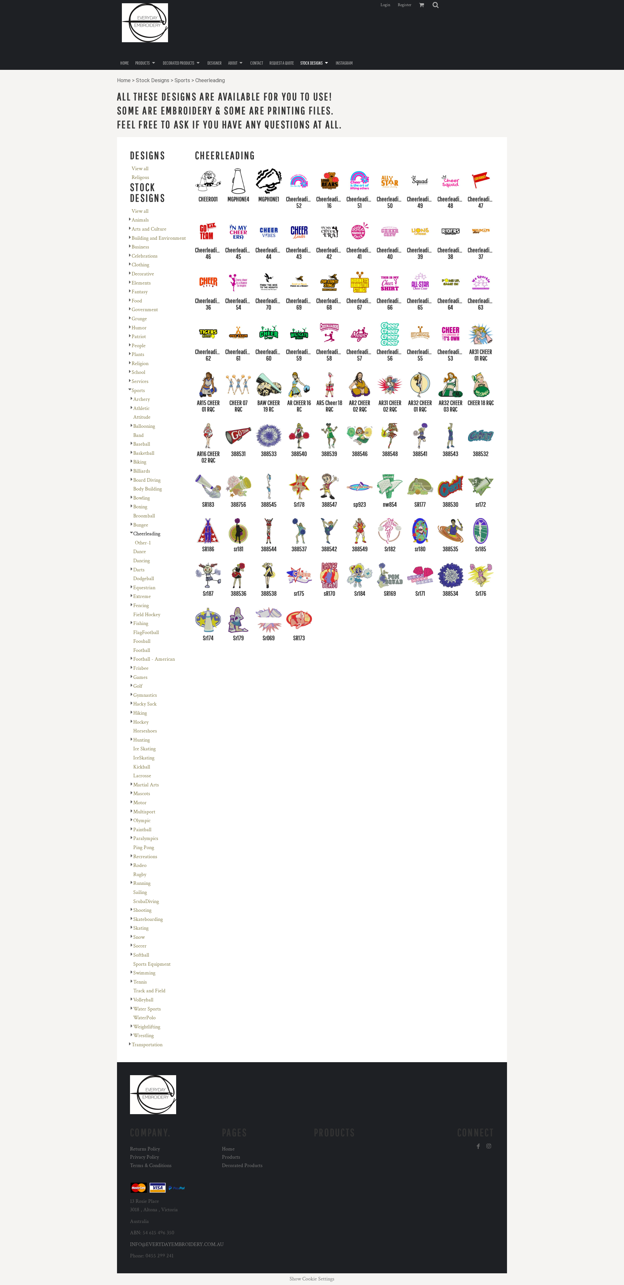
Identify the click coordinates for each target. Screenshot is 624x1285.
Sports (182, 80)
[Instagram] (488, 1146)
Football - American (154, 659)
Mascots (141, 793)
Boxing (140, 506)
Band (138, 435)
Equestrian (144, 587)
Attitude (141, 417)
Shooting (142, 910)
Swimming (144, 973)
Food (137, 301)
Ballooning (144, 426)
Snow (139, 937)
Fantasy (140, 291)
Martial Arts (146, 785)
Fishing (140, 623)
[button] (435, 5)
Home (124, 80)
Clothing (140, 264)
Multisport (144, 811)
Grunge (139, 318)
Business (140, 247)
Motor (140, 802)
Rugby (139, 874)
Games (140, 677)
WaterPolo (144, 1017)
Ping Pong (143, 847)
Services (140, 381)
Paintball (142, 829)
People (139, 345)
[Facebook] (478, 1146)
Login (385, 5)
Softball (141, 955)
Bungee (140, 525)
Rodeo (140, 865)
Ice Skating (144, 748)
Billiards (141, 471)
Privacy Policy (144, 1157)
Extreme (142, 596)
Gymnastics (145, 695)
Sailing (140, 892)
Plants (138, 354)
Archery (141, 399)
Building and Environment (159, 238)
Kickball (141, 767)
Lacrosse (142, 775)
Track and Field (149, 990)
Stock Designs (152, 80)
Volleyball (143, 1000)
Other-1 (143, 543)
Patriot (139, 336)
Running (141, 883)
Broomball (144, 516)
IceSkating (143, 758)
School (138, 372)
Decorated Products (242, 1165)
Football (141, 650)
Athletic (141, 408)
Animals (140, 220)
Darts (139, 569)
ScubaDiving (146, 901)
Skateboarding (148, 919)
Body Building (147, 489)
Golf (137, 686)
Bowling (141, 498)
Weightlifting (146, 1027)
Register (404, 5)
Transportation (147, 1044)
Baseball (141, 444)
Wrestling (143, 1035)
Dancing (141, 560)
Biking (139, 462)
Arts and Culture (149, 229)
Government (145, 309)
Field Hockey (146, 614)
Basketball (143, 453)
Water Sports (147, 1009)
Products (231, 1157)
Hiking (140, 713)
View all (140, 168)
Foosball (141, 641)
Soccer (140, 946)
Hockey (141, 722)
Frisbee (141, 668)
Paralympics (145, 838)
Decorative (143, 274)
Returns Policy (145, 1149)
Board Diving (147, 480)
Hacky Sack (145, 704)
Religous (140, 177)
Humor (139, 327)
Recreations (145, 856)
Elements (141, 283)
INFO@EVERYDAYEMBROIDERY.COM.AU (177, 1244)
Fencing (141, 605)
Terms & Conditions (151, 1165)
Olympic (141, 820)
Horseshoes (145, 731)
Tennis (140, 982)
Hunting (141, 740)
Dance (139, 551)
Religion (140, 363)
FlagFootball (146, 632)
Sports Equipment (152, 964)
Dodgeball (143, 578)
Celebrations (145, 256)
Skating (141, 928)
